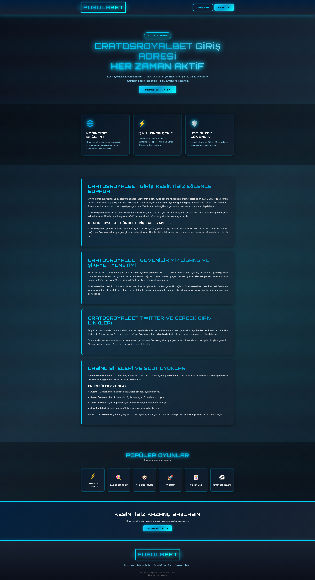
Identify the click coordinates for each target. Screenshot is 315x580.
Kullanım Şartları (144, 565)
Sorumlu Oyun (159, 565)
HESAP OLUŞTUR (157, 528)
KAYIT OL (224, 7)
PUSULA (103, 7)
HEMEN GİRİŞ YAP (157, 89)
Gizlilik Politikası (175, 565)
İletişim (188, 565)
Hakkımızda (129, 565)
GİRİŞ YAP (203, 7)
